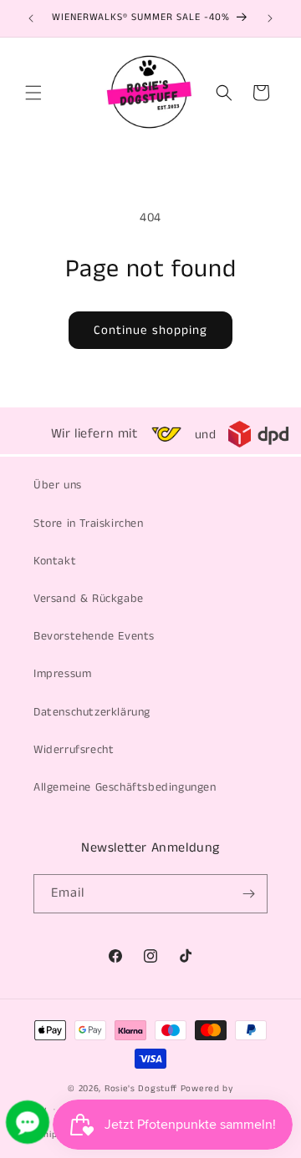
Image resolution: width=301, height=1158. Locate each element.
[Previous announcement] (31, 18)
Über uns (57, 485)
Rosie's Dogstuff (141, 1088)
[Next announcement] (270, 18)
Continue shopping (150, 330)
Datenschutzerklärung (91, 712)
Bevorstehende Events (94, 636)
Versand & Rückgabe (88, 598)
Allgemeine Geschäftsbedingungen (125, 787)
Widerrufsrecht (73, 749)
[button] (33, 92)
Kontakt (54, 561)
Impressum (62, 673)
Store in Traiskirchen (88, 523)
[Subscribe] (248, 893)
